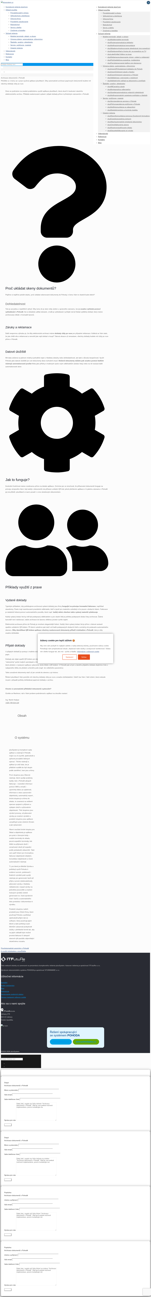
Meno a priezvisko (11, 1090)
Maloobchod (15, 24)
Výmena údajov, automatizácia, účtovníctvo (26, 39)
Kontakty (9, 57)
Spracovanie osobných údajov (12, 994)
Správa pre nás (10, 1120)
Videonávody (10, 51)
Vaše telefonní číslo (11, 1209)
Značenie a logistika (17, 30)
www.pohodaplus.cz (86, 1042)
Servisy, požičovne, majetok (20, 45)
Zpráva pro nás (10, 1230)
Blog (7, 60)
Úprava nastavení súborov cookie (13, 997)
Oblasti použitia (11, 10)
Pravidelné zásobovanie (19, 22)
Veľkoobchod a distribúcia (19, 16)
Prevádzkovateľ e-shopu (19, 13)
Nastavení (69, 657)
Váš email (8, 1095)
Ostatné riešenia (16, 48)
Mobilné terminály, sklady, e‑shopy (23, 36)
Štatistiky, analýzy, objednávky (21, 42)
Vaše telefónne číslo (12, 1099)
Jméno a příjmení (11, 1200)
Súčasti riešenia (11, 33)
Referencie (10, 54)
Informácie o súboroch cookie (88, 651)
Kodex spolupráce (7, 985)
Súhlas (83, 657)
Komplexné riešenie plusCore (17, 7)
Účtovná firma (15, 19)
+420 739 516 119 (12, 703)
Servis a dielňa (15, 27)
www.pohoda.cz (61, 1042)
